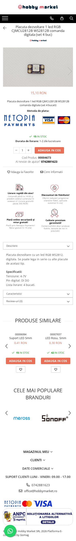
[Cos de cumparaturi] (62, 18)
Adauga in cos (49, 150)
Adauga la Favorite (22, 172)
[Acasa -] (38, 7)
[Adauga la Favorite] (20, 369)
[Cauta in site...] (71, 18)
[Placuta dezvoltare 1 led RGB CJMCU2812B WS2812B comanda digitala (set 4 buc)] (38, 67)
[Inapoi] (3, 28)
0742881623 (40, 485)
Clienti (36, 460)
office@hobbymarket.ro (40, 491)
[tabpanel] (38, 67)
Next (69, 71)
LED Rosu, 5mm (55, 338)
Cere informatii (53, 172)
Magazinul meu (36, 452)
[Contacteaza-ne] (51, 18)
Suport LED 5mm (20, 338)
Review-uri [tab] (14, 301)
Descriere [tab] (11, 246)
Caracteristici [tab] (14, 293)
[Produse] (5, 19)
